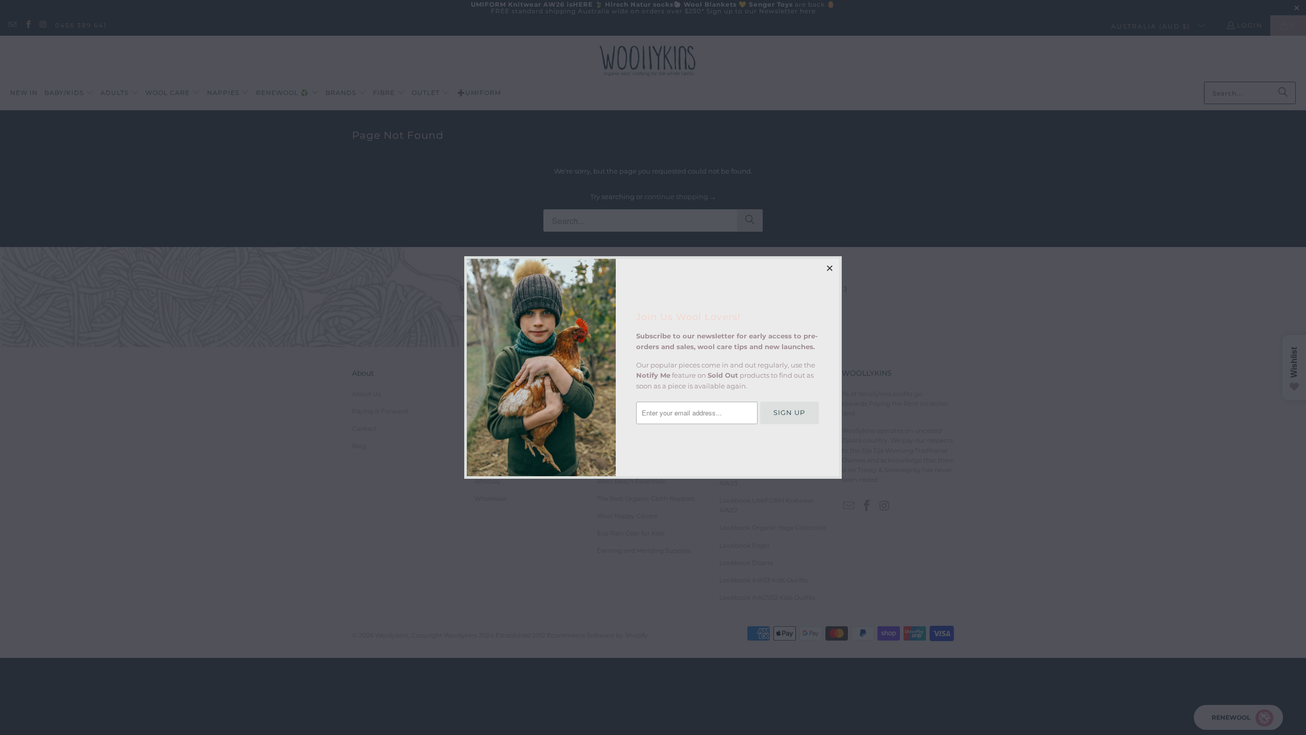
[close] (830, 268)
